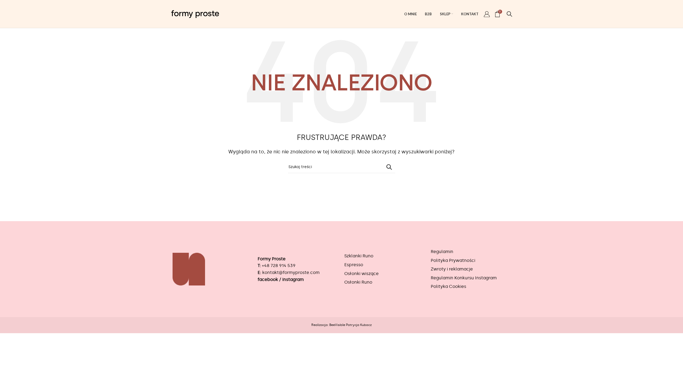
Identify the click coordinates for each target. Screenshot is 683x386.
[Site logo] (195, 13)
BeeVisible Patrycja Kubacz (350, 325)
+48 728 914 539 (278, 265)
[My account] (486, 14)
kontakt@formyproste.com (291, 272)
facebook (268, 279)
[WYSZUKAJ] (389, 167)
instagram (293, 279)
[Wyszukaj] (509, 14)
